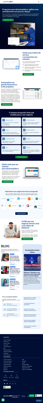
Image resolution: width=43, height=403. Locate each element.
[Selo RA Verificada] (38, 395)
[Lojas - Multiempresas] (11, 149)
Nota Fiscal (12, 254)
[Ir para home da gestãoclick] (8, 2)
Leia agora (12, 264)
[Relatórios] (32, 140)
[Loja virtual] (18, 207)
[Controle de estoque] (11, 140)
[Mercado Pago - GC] (6, 200)
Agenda (23, 362)
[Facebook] (10, 383)
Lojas (23, 359)
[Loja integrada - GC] (17, 200)
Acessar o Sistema (7, 340)
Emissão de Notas (7, 364)
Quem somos (6, 341)
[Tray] (9, 207)
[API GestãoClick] (35, 207)
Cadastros (5, 367)
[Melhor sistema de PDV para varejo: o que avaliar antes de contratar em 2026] (5, 270)
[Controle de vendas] (11, 131)
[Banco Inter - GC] (26, 200)
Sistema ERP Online (26, 367)
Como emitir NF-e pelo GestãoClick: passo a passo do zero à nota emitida (15, 258)
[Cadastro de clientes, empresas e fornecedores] (32, 149)
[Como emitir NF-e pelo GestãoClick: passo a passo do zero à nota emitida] (5, 257)
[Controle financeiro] (32, 122)
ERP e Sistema (12, 266)
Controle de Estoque (8, 361)
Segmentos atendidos (8, 351)
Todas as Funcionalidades (27, 369)
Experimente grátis (8, 19)
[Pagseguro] (34, 200)
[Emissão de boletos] (32, 131)
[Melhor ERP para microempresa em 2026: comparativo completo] (5, 282)
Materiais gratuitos (7, 349)
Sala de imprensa (7, 354)
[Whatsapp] (15, 383)
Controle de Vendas (7, 362)
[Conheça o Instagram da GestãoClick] (4, 383)
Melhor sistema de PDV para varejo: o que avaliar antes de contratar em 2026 (15, 270)
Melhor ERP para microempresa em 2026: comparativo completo (15, 283)
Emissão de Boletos (7, 366)
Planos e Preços (7, 343)
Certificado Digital (25, 364)
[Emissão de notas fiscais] (11, 122)
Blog (4, 348)
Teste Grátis (6, 345)
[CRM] (27, 207)
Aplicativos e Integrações (27, 366)
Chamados (24, 361)
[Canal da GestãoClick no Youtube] (7, 383)
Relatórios (5, 369)
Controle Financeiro (7, 359)
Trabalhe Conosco (7, 346)
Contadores (6, 353)
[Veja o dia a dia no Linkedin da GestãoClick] (13, 383)
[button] (3, 400)
